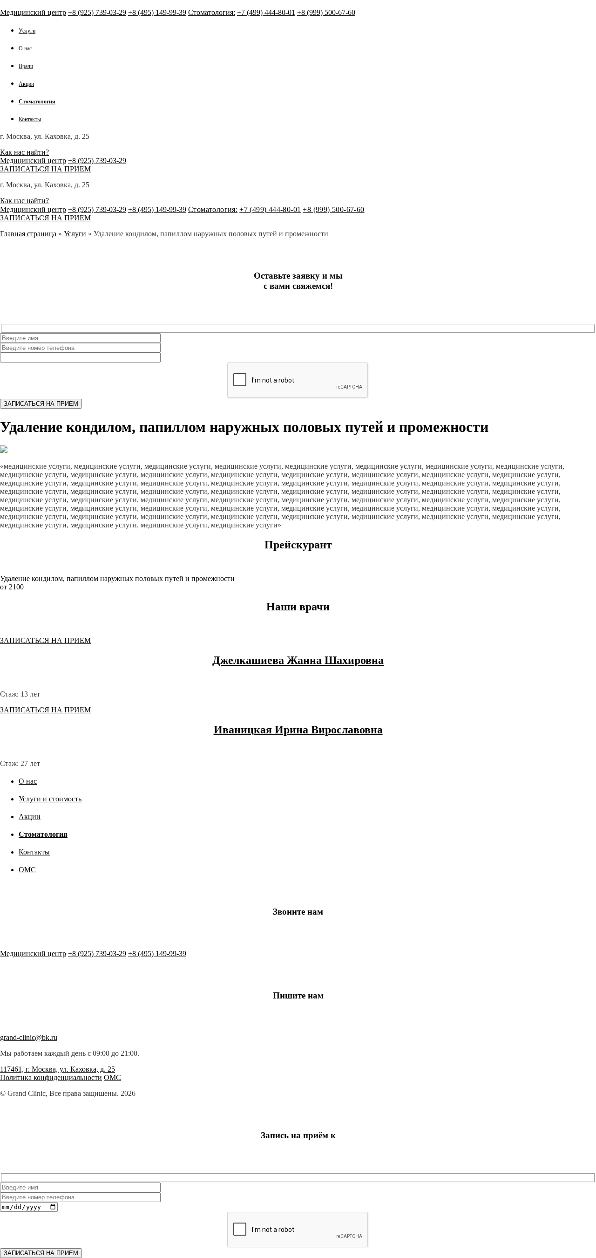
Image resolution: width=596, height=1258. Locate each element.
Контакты (30, 119)
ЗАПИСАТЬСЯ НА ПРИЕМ (45, 169)
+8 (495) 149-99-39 (157, 12)
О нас (25, 48)
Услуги (27, 30)
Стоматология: (211, 12)
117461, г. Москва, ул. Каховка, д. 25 (57, 1069)
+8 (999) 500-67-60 (326, 12)
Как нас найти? (24, 152)
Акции (26, 84)
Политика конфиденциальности (51, 1077)
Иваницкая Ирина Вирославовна (298, 730)
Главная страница (28, 234)
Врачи (26, 66)
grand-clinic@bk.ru (28, 1037)
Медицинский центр (33, 12)
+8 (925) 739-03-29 (97, 12)
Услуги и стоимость (50, 799)
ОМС (27, 870)
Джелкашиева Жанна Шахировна (298, 660)
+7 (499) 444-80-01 (266, 12)
